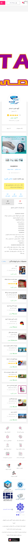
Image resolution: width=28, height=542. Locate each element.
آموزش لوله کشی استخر (12, 385)
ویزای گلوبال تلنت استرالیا (12, 359)
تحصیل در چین (14, 412)
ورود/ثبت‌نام (12, 3)
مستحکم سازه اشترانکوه (12, 387)
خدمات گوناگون (18, 169)
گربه (16, 266)
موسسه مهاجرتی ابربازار (13, 347)
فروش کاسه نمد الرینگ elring (11, 279)
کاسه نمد (15, 281)
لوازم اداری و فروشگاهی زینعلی (11, 294)
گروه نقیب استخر (14, 108)
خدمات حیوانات (10, 169)
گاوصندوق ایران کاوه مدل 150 (11, 292)
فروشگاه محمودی (14, 334)
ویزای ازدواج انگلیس (13, 399)
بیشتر (4, 261)
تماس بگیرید (8, 179)
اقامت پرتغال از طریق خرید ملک (10, 372)
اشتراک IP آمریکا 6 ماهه (12, 306)
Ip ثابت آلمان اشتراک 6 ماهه (11, 319)
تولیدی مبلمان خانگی (13, 332)
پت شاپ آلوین (14, 268)
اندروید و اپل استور (13, 308)
